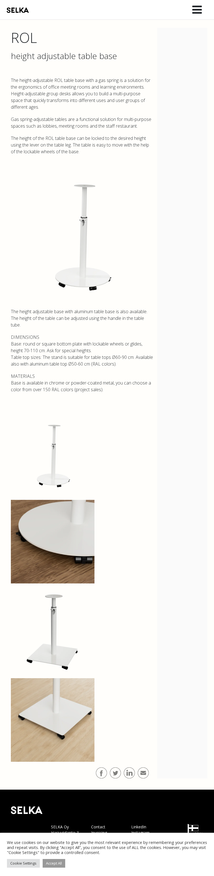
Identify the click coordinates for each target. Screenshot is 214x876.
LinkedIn (138, 826)
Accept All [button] (54, 863)
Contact (98, 826)
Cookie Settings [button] (23, 863)
